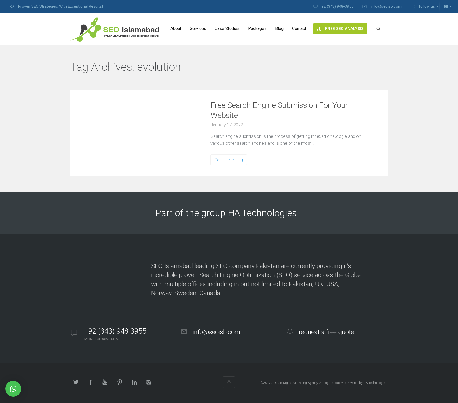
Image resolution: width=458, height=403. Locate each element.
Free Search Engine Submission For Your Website (279, 110)
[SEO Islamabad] (115, 29)
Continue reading (229, 160)
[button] (13, 389)
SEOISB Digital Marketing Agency (294, 383)
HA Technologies (374, 383)
